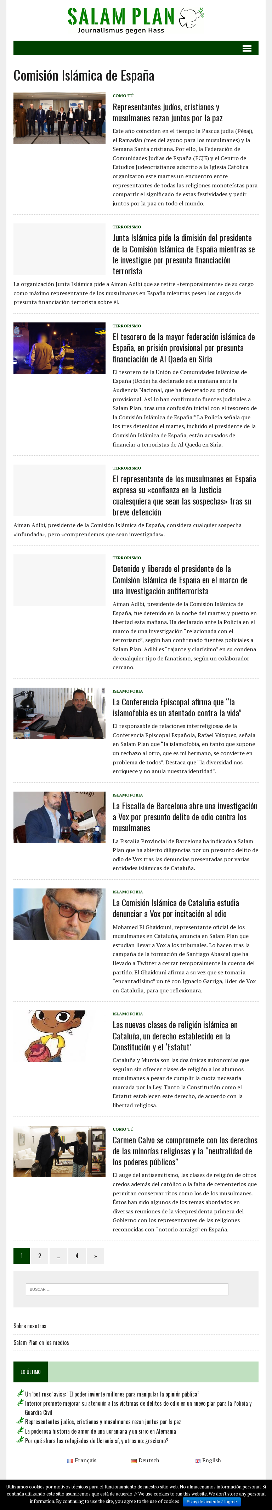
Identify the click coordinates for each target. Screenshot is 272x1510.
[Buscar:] (127, 1289)
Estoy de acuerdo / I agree (212, 1501)
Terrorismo (127, 226)
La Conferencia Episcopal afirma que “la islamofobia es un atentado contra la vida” (177, 707)
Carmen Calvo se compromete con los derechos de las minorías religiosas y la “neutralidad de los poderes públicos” (185, 1150)
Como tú (123, 95)
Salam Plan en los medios (41, 1342)
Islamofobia (128, 691)
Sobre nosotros (29, 1326)
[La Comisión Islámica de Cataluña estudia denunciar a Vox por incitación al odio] (59, 935)
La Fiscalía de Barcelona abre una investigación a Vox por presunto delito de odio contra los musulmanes (185, 816)
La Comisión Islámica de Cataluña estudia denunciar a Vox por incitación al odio (176, 908)
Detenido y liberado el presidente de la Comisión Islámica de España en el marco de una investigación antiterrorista (180, 579)
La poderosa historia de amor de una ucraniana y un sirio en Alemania (100, 1431)
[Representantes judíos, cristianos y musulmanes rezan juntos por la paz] (59, 139)
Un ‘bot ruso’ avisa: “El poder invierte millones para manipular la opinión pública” (112, 1394)
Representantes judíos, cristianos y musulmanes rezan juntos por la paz (168, 112)
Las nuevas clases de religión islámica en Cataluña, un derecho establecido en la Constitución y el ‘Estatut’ (175, 1035)
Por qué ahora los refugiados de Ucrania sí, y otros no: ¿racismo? (97, 1440)
